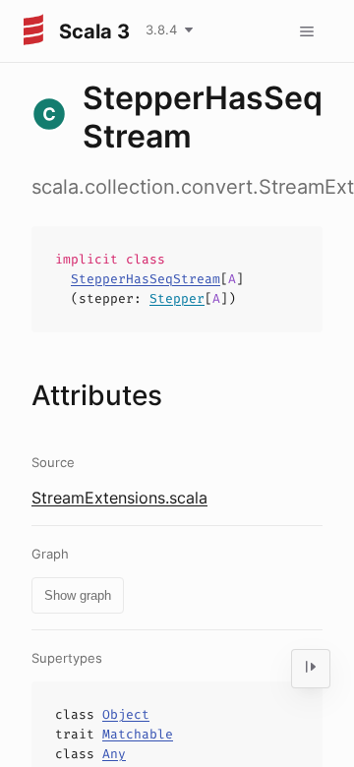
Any (114, 753)
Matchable (137, 734)
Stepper (177, 298)
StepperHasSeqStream (145, 278)
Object (125, 714)
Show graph (77, 595)
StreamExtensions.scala (119, 497)
